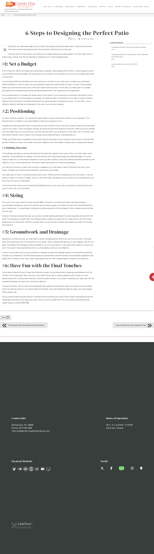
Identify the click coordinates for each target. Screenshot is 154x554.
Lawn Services (69, 6)
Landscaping (58, 6)
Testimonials (126, 6)
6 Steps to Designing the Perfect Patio (25, 15)
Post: (9, 15)
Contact (146, 6)
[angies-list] (121, 469)
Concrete (102, 6)
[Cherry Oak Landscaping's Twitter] (102, 469)
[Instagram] (132, 469)
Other (110, 6)
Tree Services (91, 6)
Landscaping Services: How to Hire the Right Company (128, 48)
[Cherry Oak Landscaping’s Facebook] (111, 469)
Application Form (138, 6)
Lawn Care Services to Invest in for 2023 (124, 65)
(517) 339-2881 (25, 427)
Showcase (118, 6)
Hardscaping (80, 6)
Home (45, 6)
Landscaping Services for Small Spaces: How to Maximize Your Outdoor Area (129, 56)
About (49, 6)
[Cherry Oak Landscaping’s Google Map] (141, 469)
